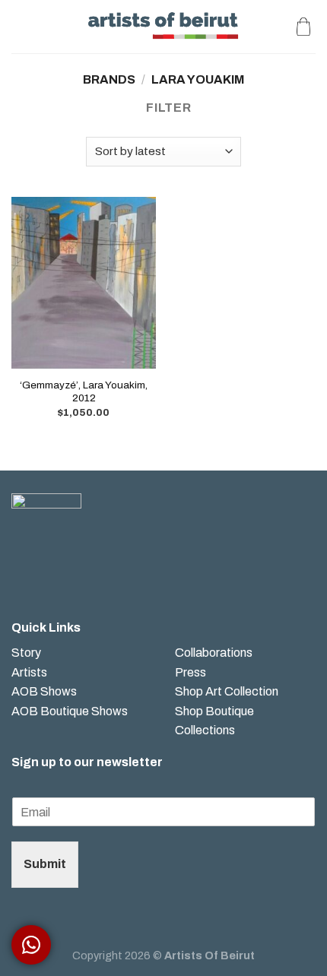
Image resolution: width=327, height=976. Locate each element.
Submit (45, 863)
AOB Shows (45, 691)
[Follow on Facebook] (23, 578)
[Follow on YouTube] (121, 578)
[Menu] (20, 26)
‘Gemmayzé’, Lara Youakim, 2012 (84, 391)
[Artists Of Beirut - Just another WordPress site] (163, 26)
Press (190, 672)
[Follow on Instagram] (48, 578)
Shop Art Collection (226, 691)
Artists (29, 672)
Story (26, 652)
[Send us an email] (72, 578)
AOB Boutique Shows (69, 711)
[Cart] (303, 26)
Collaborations (213, 652)
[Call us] (96, 578)
